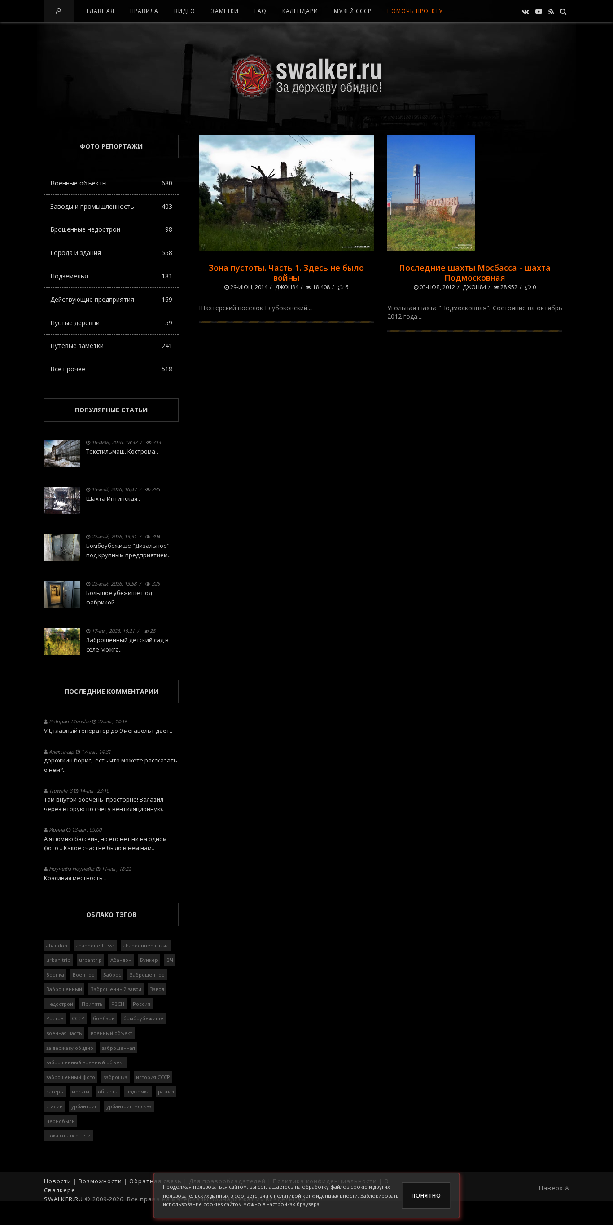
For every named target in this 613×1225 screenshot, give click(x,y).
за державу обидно (69, 1047)
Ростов (54, 1018)
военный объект (111, 1033)
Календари (300, 11)
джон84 (286, 287)
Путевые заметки (111, 345)
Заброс (112, 974)
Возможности (100, 1181)
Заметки (225, 11)
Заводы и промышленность (111, 206)
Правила (144, 11)
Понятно (426, 1195)
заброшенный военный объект (85, 1062)
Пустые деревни (111, 322)
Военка (55, 974)
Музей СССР (353, 11)
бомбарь (104, 1018)
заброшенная (118, 1047)
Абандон (120, 959)
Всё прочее (111, 369)
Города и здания (111, 252)
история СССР (153, 1077)
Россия (141, 1003)
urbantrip (90, 959)
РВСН (117, 1003)
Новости (57, 1181)
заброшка (115, 1077)
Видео (184, 11)
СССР (78, 1018)
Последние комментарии (111, 691)
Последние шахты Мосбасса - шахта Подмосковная (475, 272)
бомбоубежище (143, 1018)
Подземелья (111, 276)
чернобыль (60, 1121)
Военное (84, 974)
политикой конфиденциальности (316, 1195)
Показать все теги (68, 1135)
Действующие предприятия (111, 299)
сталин (54, 1106)
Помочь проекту (414, 11)
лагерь (54, 1091)
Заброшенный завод (116, 989)
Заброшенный (64, 989)
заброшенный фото (70, 1077)
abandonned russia (146, 945)
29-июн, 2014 (248, 287)
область (108, 1091)
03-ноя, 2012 (436, 287)
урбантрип (84, 1106)
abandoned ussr (95, 945)
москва (80, 1091)
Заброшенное (147, 974)
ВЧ (169, 959)
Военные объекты (111, 183)
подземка (137, 1091)
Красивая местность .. (75, 878)
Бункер (149, 959)
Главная (100, 11)
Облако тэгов (111, 914)
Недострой (59, 1003)
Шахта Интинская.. (113, 498)
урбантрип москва (129, 1106)
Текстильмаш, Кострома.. (122, 451)
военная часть (64, 1033)
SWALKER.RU (63, 1199)
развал (166, 1091)
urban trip (58, 959)
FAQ (260, 11)
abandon (56, 945)
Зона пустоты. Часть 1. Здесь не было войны (286, 272)
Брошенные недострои (111, 229)
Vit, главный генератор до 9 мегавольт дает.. (108, 731)
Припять (92, 1003)
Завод (157, 989)
